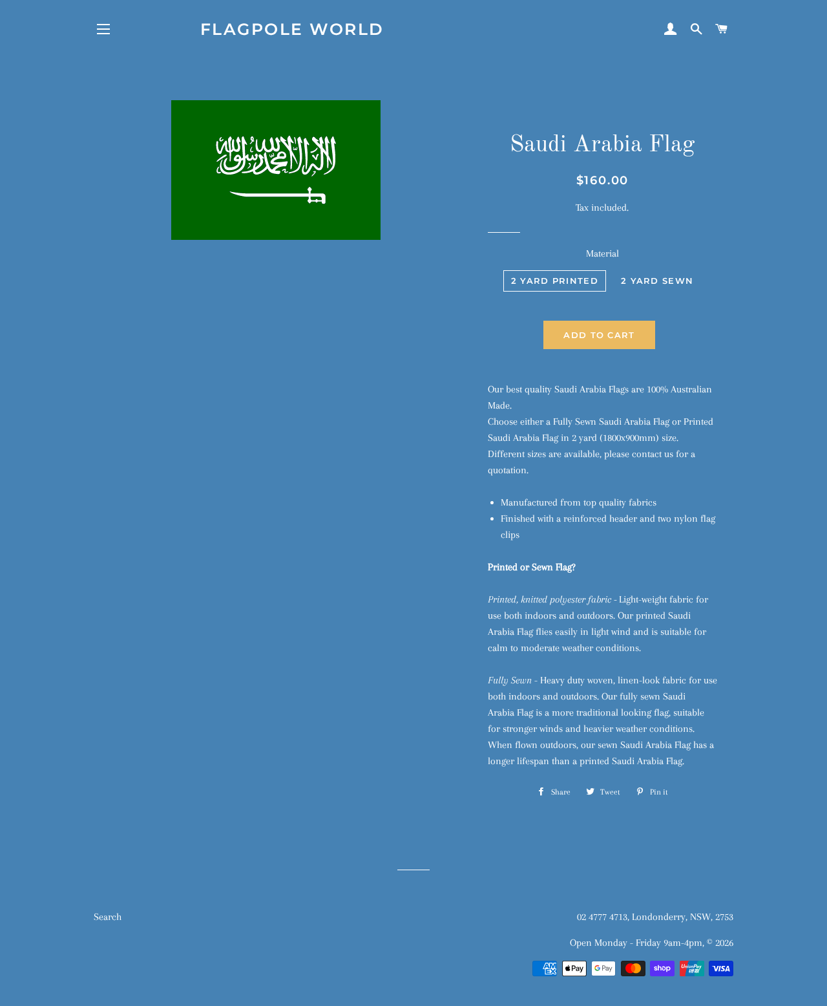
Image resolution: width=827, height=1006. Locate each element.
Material (602, 253)
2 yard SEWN (657, 280)
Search (107, 917)
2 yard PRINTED (554, 280)
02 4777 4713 (602, 917)
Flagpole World (292, 29)
